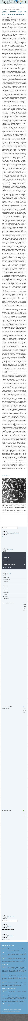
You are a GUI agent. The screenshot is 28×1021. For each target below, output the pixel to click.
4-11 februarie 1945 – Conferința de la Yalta (17, 1005)
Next (25, 500)
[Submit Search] (3, 528)
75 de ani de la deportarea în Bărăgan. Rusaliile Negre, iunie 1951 (17, 949)
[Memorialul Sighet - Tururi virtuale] (12, 540)
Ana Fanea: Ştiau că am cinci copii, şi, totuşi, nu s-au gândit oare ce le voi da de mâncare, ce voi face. (14, 954)
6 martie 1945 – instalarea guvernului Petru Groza (17, 992)
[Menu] (25, 2)
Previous (3, 500)
